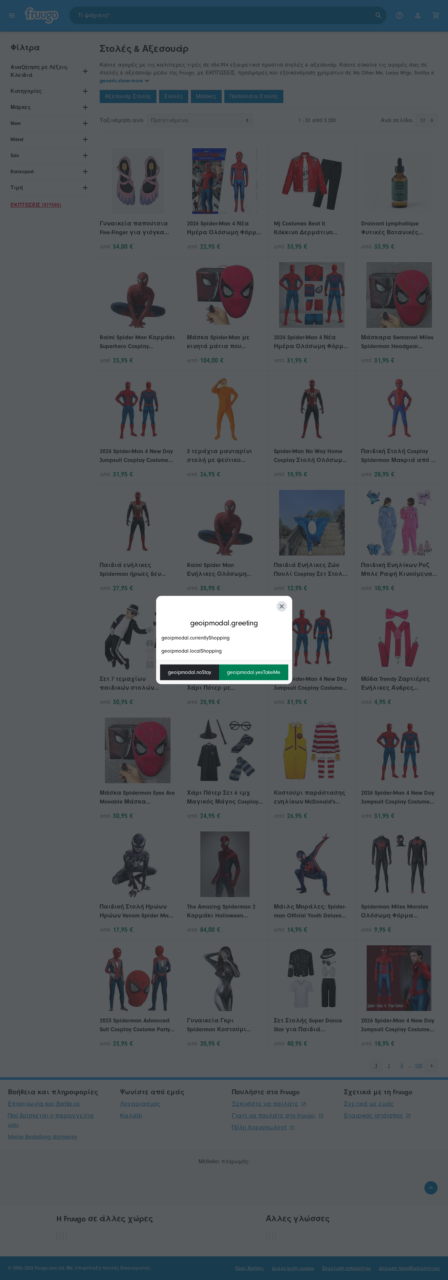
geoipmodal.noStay (189, 672)
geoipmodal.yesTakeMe (253, 672)
